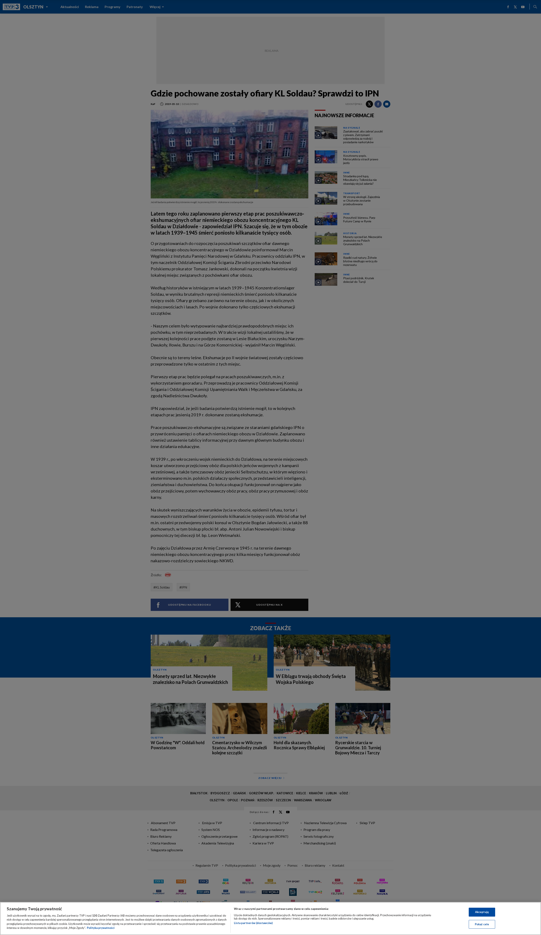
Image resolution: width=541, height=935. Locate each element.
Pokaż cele (482, 924)
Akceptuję (482, 912)
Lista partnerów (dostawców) (253, 923)
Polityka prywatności (101, 928)
